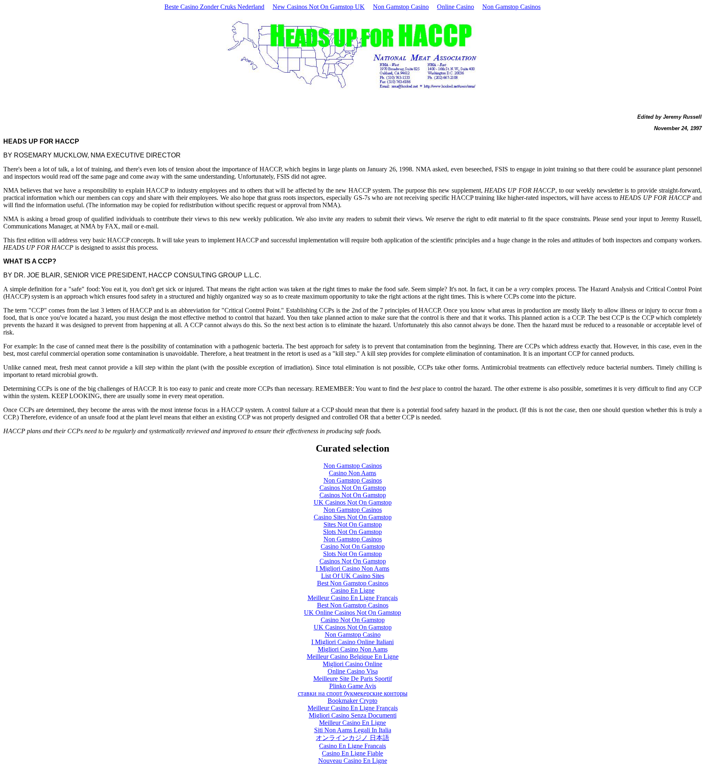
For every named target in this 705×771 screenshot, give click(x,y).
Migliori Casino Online (352, 663)
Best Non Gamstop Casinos (352, 583)
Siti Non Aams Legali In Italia (352, 730)
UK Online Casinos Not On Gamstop (352, 612)
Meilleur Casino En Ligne (352, 722)
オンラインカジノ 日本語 (352, 737)
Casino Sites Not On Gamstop (353, 517)
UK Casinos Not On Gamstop (353, 502)
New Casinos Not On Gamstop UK (319, 6)
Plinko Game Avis (352, 685)
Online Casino (455, 6)
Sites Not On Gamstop (353, 524)
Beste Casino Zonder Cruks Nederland (214, 6)
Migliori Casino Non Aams (353, 649)
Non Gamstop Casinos (511, 6)
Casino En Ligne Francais (352, 745)
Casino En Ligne (353, 590)
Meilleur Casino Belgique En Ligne (353, 656)
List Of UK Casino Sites (352, 575)
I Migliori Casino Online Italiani (352, 641)
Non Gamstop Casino (401, 6)
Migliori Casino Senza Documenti (353, 715)
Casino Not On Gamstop (353, 546)
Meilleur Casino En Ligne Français (353, 597)
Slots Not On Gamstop (352, 531)
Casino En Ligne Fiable (352, 753)
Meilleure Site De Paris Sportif (352, 678)
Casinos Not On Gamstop (352, 487)
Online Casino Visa (353, 671)
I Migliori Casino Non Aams (352, 568)
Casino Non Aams (352, 473)
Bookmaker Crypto (352, 700)
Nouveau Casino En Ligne (352, 760)
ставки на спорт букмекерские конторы (353, 693)
